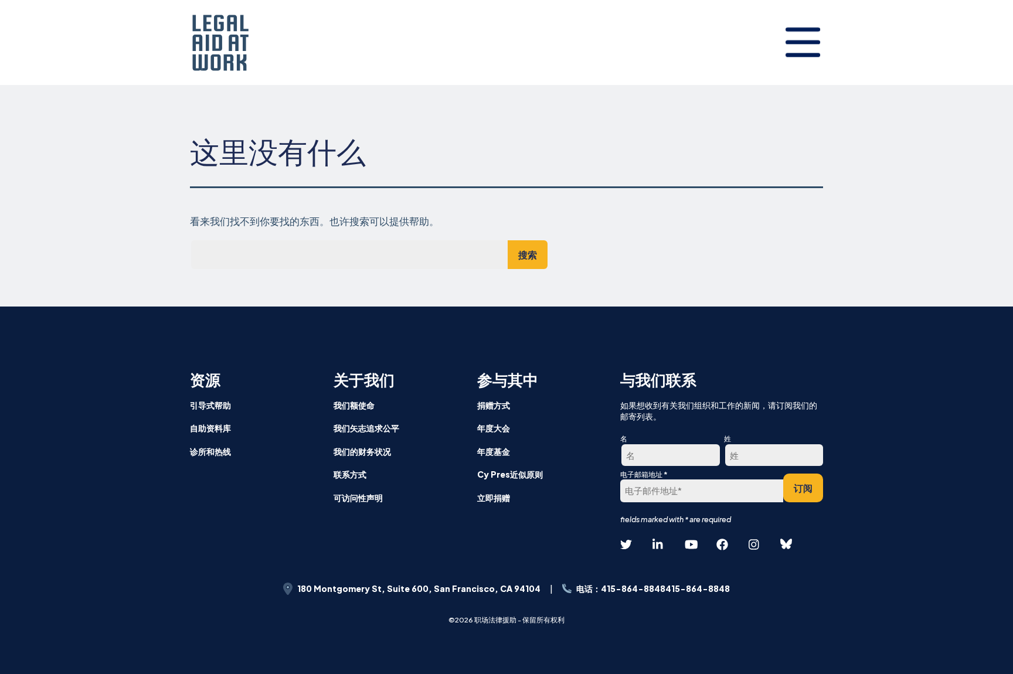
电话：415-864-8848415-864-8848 (653, 588)
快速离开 (984, 356)
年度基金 (493, 451)
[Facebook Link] (722, 544)
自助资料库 (210, 428)
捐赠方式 (493, 405)
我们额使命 (354, 405)
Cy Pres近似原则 (510, 474)
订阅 (803, 488)
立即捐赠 (493, 497)
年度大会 (493, 428)
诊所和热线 (210, 451)
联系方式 (350, 474)
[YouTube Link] (690, 544)
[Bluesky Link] (786, 544)
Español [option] (961, 284)
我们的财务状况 (362, 451)
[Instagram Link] (754, 544)
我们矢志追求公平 (366, 428)
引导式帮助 (210, 405)
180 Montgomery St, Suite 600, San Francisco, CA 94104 (419, 588)
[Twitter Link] (626, 544)
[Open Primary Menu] (803, 42)
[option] (961, 255)
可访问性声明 (358, 497)
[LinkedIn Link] (658, 544)
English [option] (961, 255)
